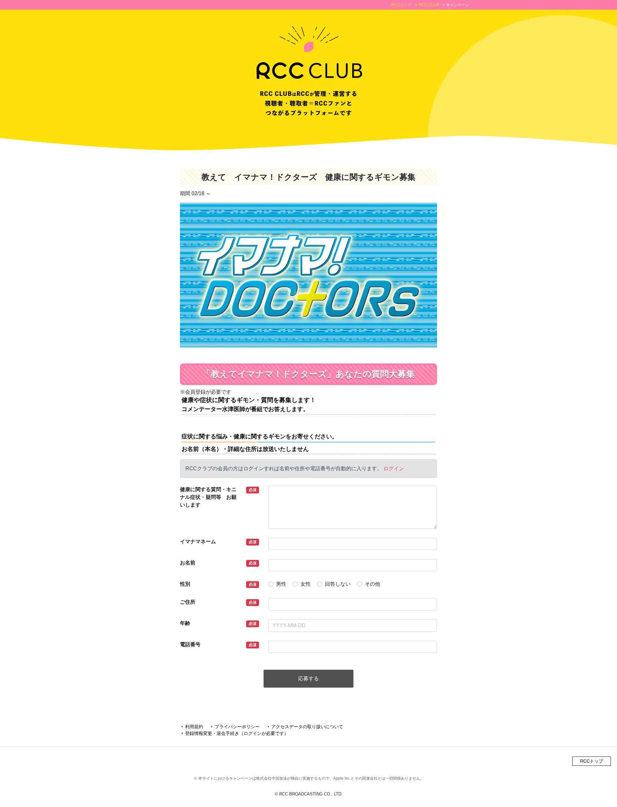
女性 (305, 584)
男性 (281, 584)
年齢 (185, 623)
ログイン (393, 468)
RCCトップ (401, 5)
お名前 (187, 562)
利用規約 (191, 726)
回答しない (338, 584)
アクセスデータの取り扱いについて (304, 726)
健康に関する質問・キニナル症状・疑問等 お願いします (208, 497)
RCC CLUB (429, 5)
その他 (372, 584)
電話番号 (190, 644)
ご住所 (187, 602)
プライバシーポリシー (235, 726)
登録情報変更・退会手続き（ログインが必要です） (234, 733)
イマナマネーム (198, 541)
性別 (185, 584)
